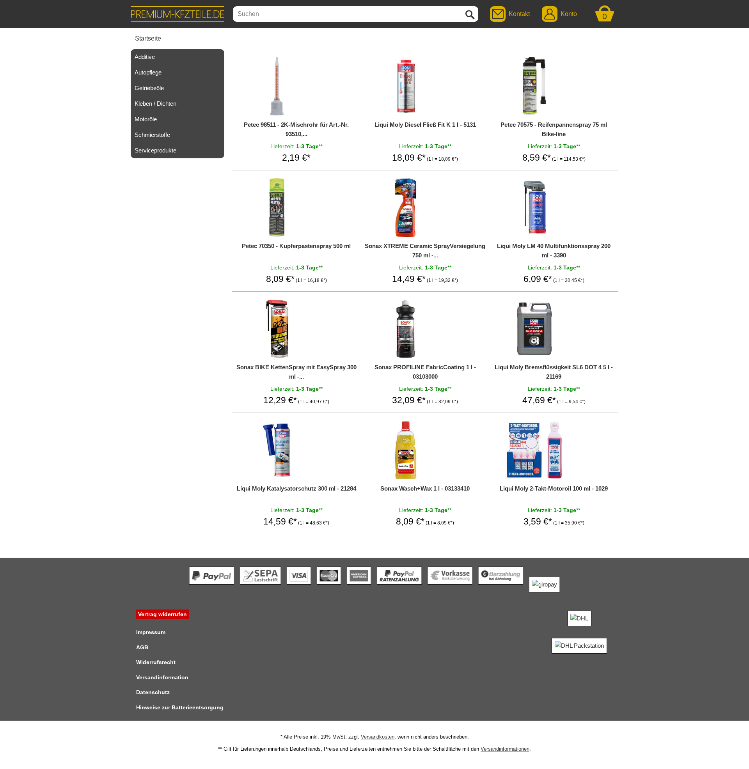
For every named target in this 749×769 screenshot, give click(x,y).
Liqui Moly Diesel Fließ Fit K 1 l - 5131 (425, 124)
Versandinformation (162, 677)
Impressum (150, 632)
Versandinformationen (505, 749)
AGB (142, 647)
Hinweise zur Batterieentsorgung (180, 707)
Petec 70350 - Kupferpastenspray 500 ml (296, 246)
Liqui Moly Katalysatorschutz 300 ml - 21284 (296, 488)
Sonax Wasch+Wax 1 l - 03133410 (425, 488)
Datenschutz (153, 692)
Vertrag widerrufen (162, 614)
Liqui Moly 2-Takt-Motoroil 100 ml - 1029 (554, 488)
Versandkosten (377, 737)
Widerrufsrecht (156, 662)
